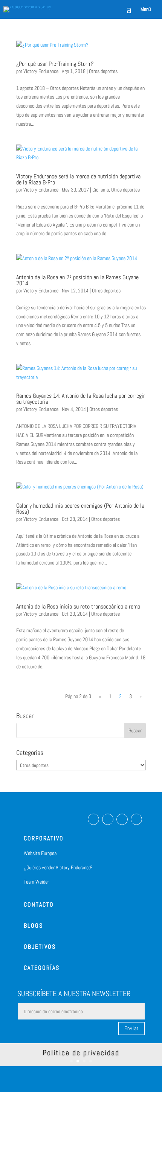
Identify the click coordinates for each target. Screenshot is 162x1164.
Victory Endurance (40, 71)
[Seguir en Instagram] (107, 819)
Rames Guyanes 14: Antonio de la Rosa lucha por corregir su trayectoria (80, 399)
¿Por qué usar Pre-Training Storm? (54, 64)
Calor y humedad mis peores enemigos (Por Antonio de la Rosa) (80, 509)
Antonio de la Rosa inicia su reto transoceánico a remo (78, 606)
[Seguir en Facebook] (93, 819)
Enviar (131, 1028)
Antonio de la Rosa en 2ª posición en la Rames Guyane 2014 (77, 280)
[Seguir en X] (122, 819)
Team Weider (36, 881)
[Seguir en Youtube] (136, 819)
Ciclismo (100, 189)
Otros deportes (103, 71)
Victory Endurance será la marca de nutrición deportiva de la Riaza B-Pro (78, 179)
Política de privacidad (81, 1052)
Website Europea (40, 853)
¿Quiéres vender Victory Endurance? (58, 867)
